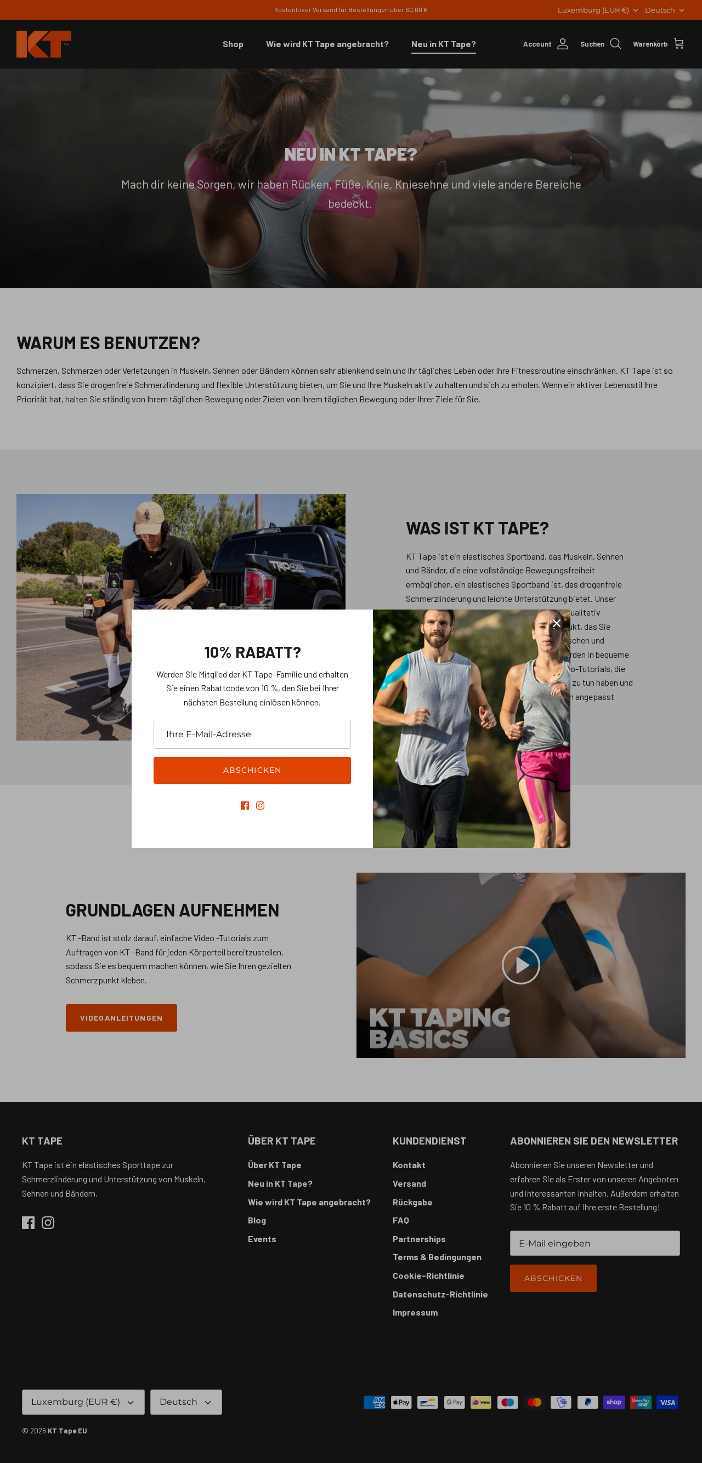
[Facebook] (245, 805)
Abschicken (252, 770)
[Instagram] (260, 805)
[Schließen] (557, 623)
